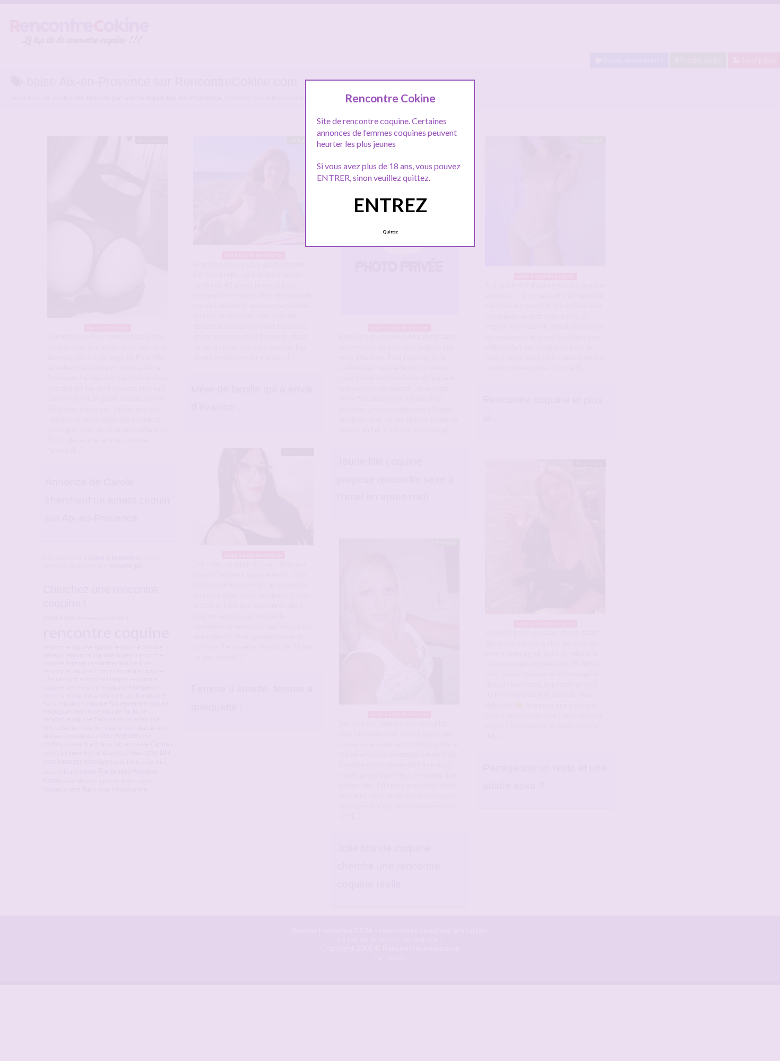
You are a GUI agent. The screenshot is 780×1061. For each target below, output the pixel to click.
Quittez (390, 231)
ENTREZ (390, 204)
